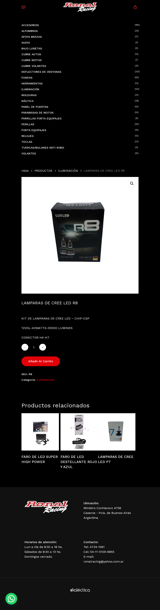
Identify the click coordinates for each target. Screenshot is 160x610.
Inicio (25, 170)
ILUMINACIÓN (68, 170)
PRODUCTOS (43, 170)
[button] (131, 183)
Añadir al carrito (40, 361)
